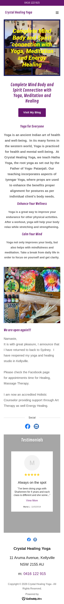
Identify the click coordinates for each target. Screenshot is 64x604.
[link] (18, 12)
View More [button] (32, 500)
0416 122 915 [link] (32, 2)
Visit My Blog (32, 112)
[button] (57, 12)
